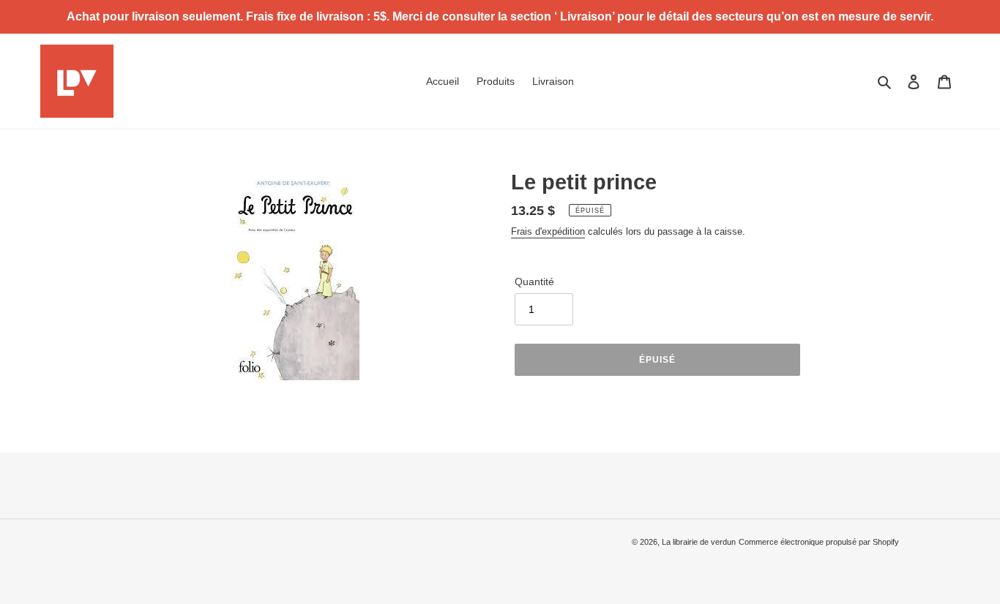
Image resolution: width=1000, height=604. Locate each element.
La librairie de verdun (699, 541)
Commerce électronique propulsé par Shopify (819, 541)
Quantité (534, 281)
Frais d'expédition (548, 231)
